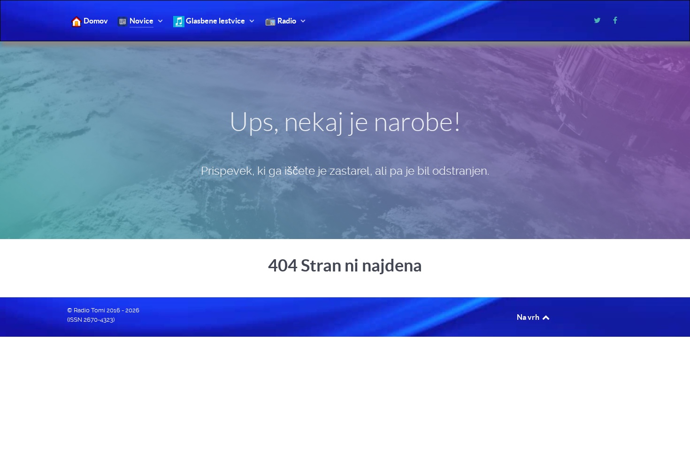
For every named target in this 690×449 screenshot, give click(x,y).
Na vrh (529, 317)
